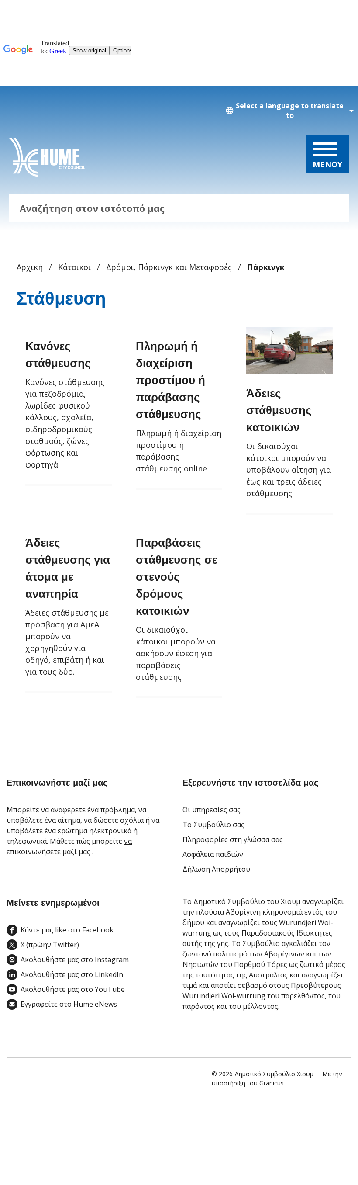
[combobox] (288, 111)
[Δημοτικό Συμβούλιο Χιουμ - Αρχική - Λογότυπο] (47, 157)
